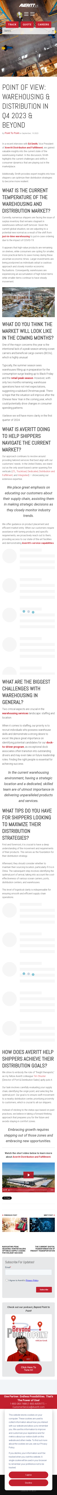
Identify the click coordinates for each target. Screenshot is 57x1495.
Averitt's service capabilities (38, 543)
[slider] (28, 1190)
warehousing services (15, 713)
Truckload (22, 471)
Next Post (48, 1215)
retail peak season (22, 378)
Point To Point (12, 133)
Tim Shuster (40, 1076)
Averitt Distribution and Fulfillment (24, 147)
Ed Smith (33, 143)
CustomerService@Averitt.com (29, 1407)
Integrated (23, 475)
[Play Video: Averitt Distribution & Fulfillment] (28, 1175)
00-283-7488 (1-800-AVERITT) (29, 1403)
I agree (28, 1474)
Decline (28, 1482)
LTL (13, 471)
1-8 (11, 1403)
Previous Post (10, 1215)
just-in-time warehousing (16, 236)
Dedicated (33, 471)
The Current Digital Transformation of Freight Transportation (42, 1249)
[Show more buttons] (52, 1190)
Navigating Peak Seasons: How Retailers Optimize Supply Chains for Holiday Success (14, 1250)
